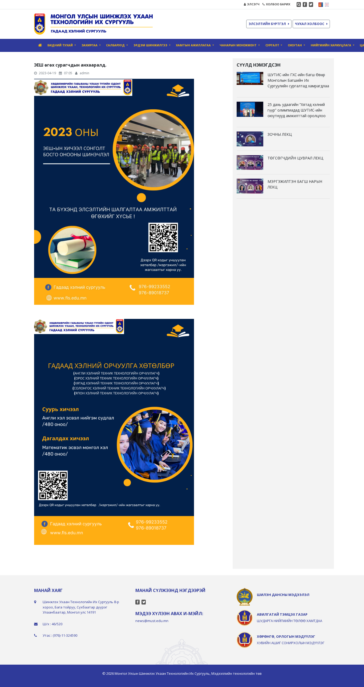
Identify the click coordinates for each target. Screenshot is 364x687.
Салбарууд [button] (116, 45)
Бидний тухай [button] (60, 45)
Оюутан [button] (295, 45)
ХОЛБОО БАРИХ (278, 4)
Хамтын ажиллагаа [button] (194, 45)
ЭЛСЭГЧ (253, 4)
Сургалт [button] (272, 45)
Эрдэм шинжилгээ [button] (151, 45)
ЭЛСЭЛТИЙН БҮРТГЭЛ (267, 24)
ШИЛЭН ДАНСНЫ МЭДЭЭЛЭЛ (283, 594)
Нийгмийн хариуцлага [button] (331, 45)
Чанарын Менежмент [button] (238, 45)
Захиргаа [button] (90, 45)
